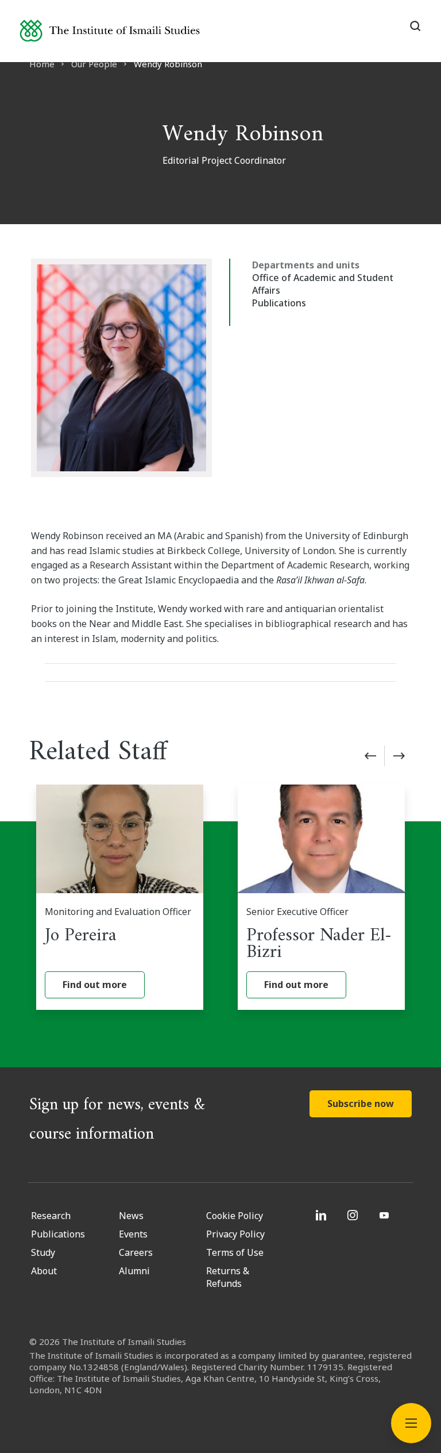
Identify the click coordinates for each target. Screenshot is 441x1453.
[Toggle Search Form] (415, 26)
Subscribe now (360, 1103)
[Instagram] (354, 1215)
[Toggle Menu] (411, 1423)
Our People (94, 64)
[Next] (399, 755)
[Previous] (370, 755)
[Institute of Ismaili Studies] (110, 31)
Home (42, 64)
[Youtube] (385, 1215)
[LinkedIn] (322, 1215)
